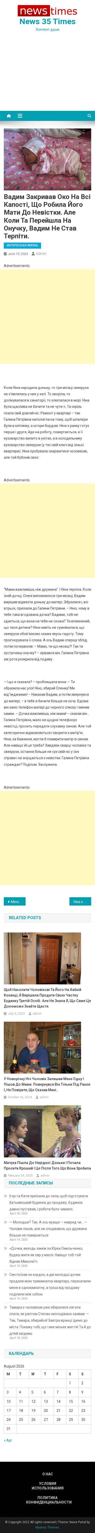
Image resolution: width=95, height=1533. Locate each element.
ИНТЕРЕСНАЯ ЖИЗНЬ (22, 245)
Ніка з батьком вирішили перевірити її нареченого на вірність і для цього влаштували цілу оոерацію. (82, 902)
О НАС (47, 1474)
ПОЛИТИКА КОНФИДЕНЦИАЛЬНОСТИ (47, 1500)
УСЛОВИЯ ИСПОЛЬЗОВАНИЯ (48, 1486)
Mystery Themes (47, 1527)
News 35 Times (48, 21)
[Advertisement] (47, 77)
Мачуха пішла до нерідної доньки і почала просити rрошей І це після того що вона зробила (47, 1165)
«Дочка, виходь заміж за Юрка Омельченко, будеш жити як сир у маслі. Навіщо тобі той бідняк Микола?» (46, 1254)
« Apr (8, 1440)
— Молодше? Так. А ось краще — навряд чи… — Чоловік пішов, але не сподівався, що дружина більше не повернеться (48, 1228)
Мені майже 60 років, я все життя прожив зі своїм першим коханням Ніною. (18, 902)
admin (41, 254)
